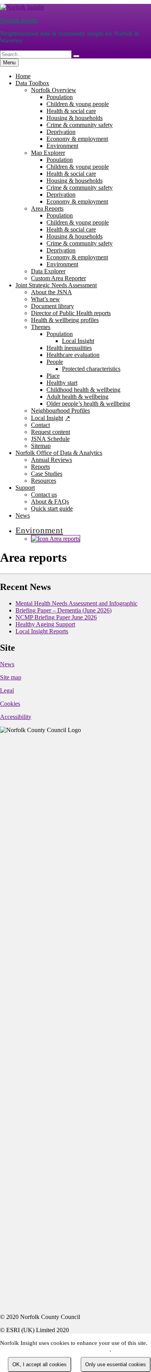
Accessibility (15, 716)
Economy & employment (77, 138)
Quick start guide (52, 508)
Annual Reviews (51, 459)
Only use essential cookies (115, 1364)
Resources (43, 480)
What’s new (45, 299)
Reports (40, 466)
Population (59, 97)
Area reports (64, 538)
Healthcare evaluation (73, 355)
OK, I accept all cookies (39, 1364)
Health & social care (71, 111)
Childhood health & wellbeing (83, 389)
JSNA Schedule (50, 439)
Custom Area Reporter (58, 278)
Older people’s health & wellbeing (88, 403)
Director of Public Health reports (71, 313)
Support (25, 487)
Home (23, 76)
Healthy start (61, 382)
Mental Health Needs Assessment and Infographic (76, 603)
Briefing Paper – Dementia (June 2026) (63, 610)
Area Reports (47, 208)
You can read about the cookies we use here (55, 1349)
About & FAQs (50, 501)
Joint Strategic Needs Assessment (56, 285)
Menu (9, 62)
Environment (62, 145)
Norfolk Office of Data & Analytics (58, 452)
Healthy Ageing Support (45, 624)
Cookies (10, 703)
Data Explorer (48, 271)
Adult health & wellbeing (77, 396)
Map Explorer (48, 152)
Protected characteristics (91, 368)
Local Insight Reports (41, 631)
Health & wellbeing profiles (65, 320)
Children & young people (77, 104)
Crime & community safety (79, 125)
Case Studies (46, 473)
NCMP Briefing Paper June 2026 (56, 617)
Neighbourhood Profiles (60, 410)
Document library (52, 306)
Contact (40, 425)
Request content (50, 432)
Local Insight (78, 341)
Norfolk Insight (19, 20)
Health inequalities (69, 348)
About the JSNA (51, 292)
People (54, 361)
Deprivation (61, 132)
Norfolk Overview (53, 90)
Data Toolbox (32, 83)
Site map (10, 677)
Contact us (44, 494)
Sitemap (41, 445)
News (22, 515)
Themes (40, 327)
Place (53, 375)
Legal (7, 690)
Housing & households (74, 118)
